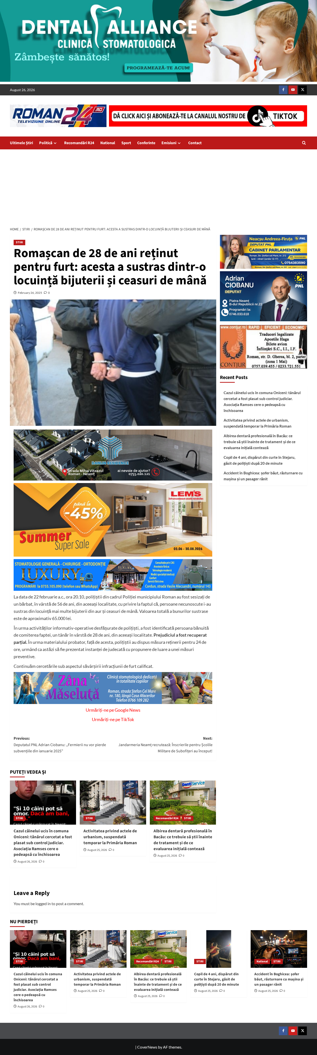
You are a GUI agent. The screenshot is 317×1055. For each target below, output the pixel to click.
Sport (126, 143)
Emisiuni (168, 143)
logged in (43, 903)
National (107, 143)
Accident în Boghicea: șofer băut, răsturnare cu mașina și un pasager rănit (263, 476)
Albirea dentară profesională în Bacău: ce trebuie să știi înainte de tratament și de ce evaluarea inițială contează (183, 840)
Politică (45, 143)
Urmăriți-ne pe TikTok (113, 719)
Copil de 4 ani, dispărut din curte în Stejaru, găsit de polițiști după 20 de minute (259, 460)
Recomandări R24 (79, 143)
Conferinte (146, 143)
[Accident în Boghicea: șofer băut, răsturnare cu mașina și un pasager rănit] (279, 949)
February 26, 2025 (30, 293)
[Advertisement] (158, 186)
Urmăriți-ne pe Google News (113, 710)
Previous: (60, 745)
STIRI (19, 242)
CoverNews (147, 1047)
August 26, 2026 (27, 862)
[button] (304, 142)
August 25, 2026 (97, 850)
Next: (165, 745)
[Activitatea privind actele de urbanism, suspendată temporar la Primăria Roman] (113, 803)
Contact (195, 143)
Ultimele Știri (21, 143)
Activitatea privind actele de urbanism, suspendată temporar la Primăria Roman (110, 837)
